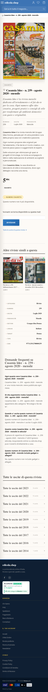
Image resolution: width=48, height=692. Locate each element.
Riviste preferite (8, 641)
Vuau (10, 689)
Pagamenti (6, 615)
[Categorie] (2, 2)
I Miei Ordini (6, 637)
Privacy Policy (7, 660)
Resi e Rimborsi (8, 618)
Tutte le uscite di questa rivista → (15, 230)
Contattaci (6, 622)
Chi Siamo (6, 604)
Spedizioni (6, 611)
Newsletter (6, 648)
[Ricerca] (44, 9)
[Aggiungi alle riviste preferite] (4, 90)
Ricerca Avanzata (8, 645)
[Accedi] (33, 2)
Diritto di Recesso (8, 671)
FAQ (4, 607)
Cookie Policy (7, 664)
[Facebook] (4, 578)
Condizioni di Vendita (10, 668)
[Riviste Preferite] (38, 2)
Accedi (4, 634)
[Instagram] (10, 578)
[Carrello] (44, 2)
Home (3, 15)
